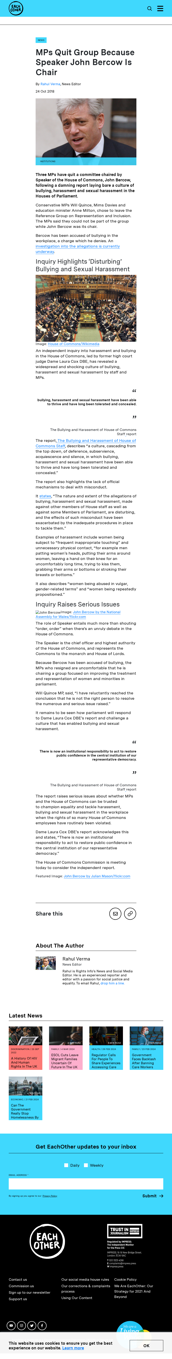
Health (96, 1049)
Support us (18, 1299)
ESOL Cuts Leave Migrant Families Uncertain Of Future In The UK (64, 1061)
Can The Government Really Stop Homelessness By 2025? (25, 1113)
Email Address (18, 1175)
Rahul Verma (50, 84)
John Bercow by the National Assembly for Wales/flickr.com (78, 614)
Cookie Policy (125, 1279)
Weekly (96, 1165)
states (45, 496)
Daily (75, 1165)
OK (146, 1345)
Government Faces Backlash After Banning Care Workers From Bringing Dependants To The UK (144, 1067)
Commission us (21, 1286)
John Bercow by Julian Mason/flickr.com (97, 876)
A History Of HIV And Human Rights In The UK (24, 1062)
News (41, 40)
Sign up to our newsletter (29, 1292)
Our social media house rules (85, 1279)
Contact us (18, 1279)
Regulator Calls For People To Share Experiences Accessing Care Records (106, 1063)
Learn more (73, 1348)
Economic (17, 1099)
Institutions (47, 161)
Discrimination (20, 1049)
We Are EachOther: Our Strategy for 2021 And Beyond (133, 1291)
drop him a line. (113, 983)
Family (55, 1049)
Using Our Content (76, 1298)
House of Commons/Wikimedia (73, 344)
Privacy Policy (50, 1195)
